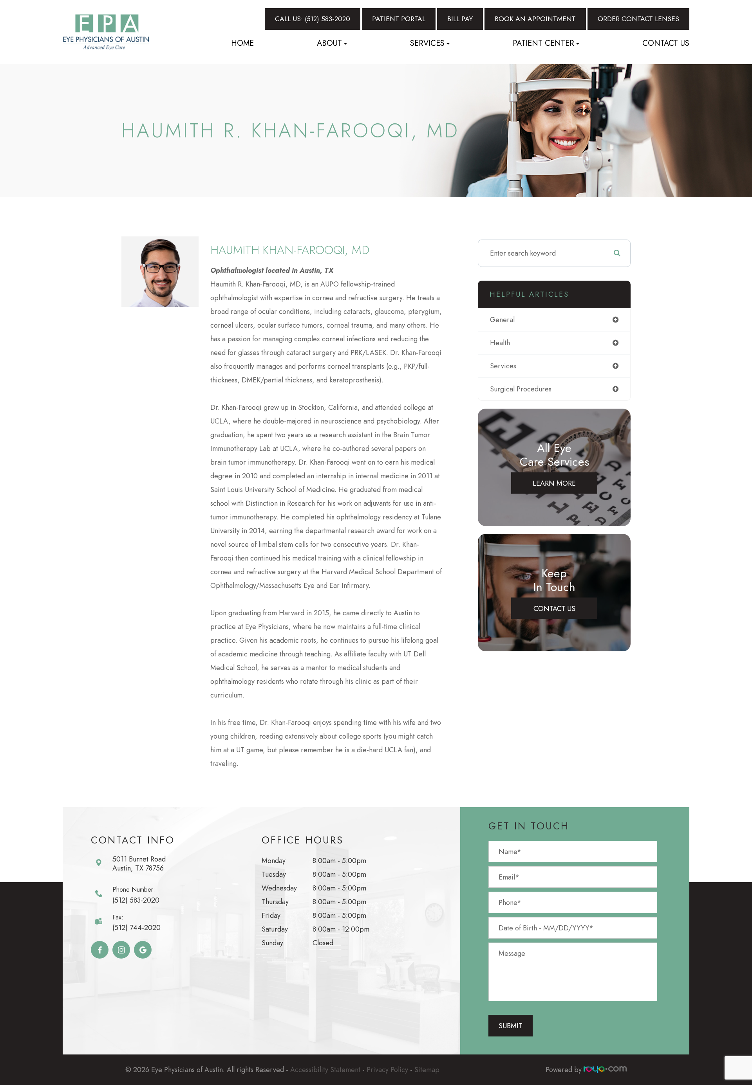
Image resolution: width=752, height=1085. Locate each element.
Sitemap (426, 1070)
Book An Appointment (535, 19)
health (500, 343)
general (502, 320)
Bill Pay (460, 19)
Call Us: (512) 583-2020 (312, 19)
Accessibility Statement (325, 1070)
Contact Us (665, 43)
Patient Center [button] (543, 43)
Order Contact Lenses (638, 19)
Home (242, 43)
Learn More (554, 483)
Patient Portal (398, 19)
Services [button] (427, 43)
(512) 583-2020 (135, 900)
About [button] (329, 43)
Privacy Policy (387, 1070)
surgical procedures (520, 389)
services (503, 366)
